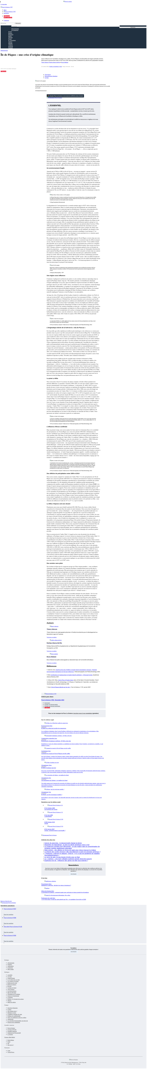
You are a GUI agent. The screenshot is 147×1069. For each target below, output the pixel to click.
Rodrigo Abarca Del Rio (54, 62)
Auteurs (50, 623)
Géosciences (4, 50)
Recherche (6, 13)
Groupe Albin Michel (9, 1037)
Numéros (10, 964)
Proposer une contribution (14, 1022)
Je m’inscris (73, 874)
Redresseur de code (12, 983)
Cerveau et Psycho (12, 1029)
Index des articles (12, 1002)
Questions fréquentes (13, 1008)
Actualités (10, 975)
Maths (10, 36)
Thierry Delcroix (45, 62)
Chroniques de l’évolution (14, 994)
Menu (5, 10)
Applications (11, 966)
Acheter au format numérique (52, 706)
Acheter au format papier (51, 704)
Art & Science (11, 989)
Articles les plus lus (48, 840)
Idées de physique (12, 992)
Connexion (6, 20)
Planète (10, 43)
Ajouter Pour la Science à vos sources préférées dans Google (66, 96)
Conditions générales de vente (15, 1014)
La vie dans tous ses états (14, 980)
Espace (10, 33)
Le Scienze (10, 1034)
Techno (10, 42)
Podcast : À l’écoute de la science (16, 999)
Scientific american (12, 1031)
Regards (9, 986)
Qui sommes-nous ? (12, 1011)
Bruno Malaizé (64, 62)
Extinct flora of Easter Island (65, 680)
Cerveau (10, 37)
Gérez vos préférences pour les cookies (17, 1017)
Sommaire (47, 703)
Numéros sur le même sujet (51, 802)
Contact (9, 1009)
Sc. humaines (12, 40)
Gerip (9, 1041)
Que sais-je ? (11, 1045)
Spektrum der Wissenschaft (14, 1033)
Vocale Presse (11, 1052)
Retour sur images (12, 984)
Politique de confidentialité (14, 1016)
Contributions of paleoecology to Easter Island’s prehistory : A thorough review (71, 675)
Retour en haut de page (6, 901)
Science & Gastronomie (13, 996)
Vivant (10, 31)
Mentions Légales (12, 1012)
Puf (8, 1043)
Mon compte (11, 969)
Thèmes (10, 45)
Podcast (10, 47)
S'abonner (3, 71)
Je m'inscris (73, 951)
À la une (10, 976)
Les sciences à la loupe (13, 981)
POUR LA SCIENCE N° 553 (55, 66)
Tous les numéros (8, 914)
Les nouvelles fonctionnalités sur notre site (18, 1021)
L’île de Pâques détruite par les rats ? (61, 687)
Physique (10, 34)
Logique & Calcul (12, 988)
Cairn (9, 1050)
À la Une (44, 878)
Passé (10, 39)
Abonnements (15, 29)
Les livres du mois (12, 991)
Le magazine (14, 30)
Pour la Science (11, 1028)
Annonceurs (10, 1019)
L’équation (10, 997)
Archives (10, 46)
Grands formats (11, 978)
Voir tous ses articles (52, 637)
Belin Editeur (11, 1040)
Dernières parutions (8, 905)
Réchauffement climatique (51, 76)
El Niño (47, 77)
